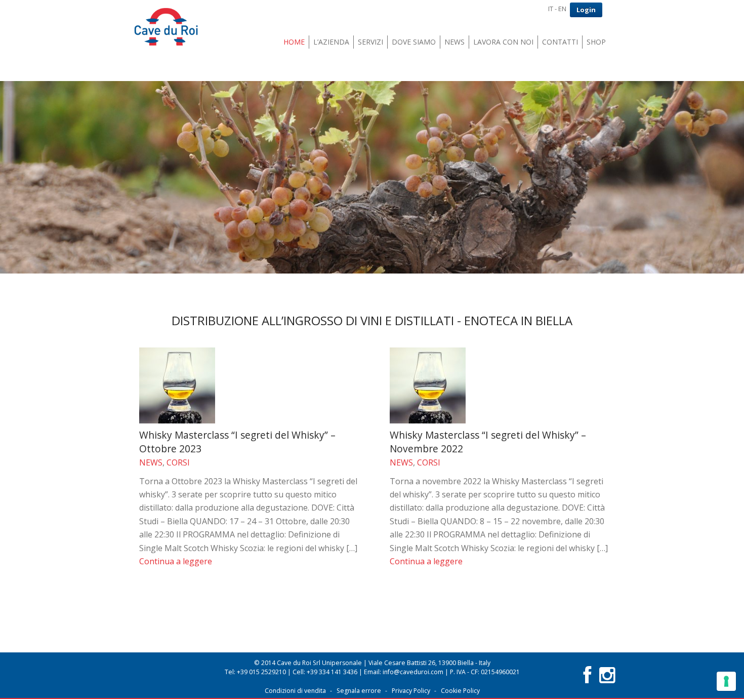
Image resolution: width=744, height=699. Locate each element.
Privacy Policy (411, 690)
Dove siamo (414, 42)
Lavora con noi (503, 42)
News (454, 42)
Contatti (560, 42)
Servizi (370, 42)
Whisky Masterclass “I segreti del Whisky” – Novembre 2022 (488, 441)
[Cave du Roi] (166, 28)
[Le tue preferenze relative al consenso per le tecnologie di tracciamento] (726, 681)
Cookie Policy (460, 690)
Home (294, 42)
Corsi (178, 462)
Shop (596, 42)
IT (550, 8)
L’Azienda (331, 42)
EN (562, 8)
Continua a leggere (175, 561)
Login (586, 9)
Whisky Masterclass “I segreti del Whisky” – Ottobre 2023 (237, 441)
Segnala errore (359, 690)
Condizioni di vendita (295, 690)
